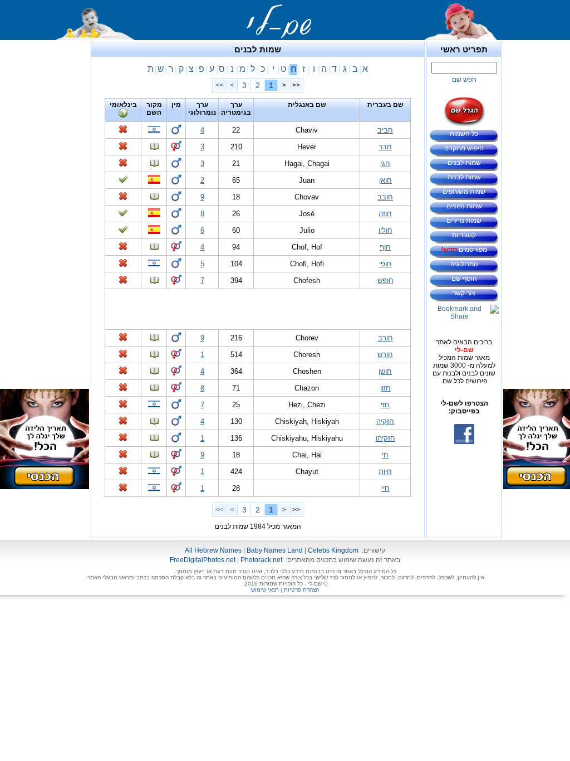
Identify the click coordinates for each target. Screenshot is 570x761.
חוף (385, 247)
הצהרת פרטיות (301, 590)
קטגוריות (464, 235)
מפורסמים (464, 249)
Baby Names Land (275, 550)
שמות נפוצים (464, 206)
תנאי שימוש (265, 590)
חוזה (385, 213)
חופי (385, 264)
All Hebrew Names (213, 550)
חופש (385, 280)
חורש (385, 354)
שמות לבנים (464, 163)
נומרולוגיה (464, 264)
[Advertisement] (536, 209)
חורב (385, 338)
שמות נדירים (463, 221)
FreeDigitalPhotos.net (202, 560)
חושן (385, 371)
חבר (385, 147)
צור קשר (464, 293)
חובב (385, 197)
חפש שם (464, 80)
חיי (385, 488)
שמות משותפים (464, 192)
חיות (385, 471)
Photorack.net (261, 560)
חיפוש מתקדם (464, 148)
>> (219, 85)
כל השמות (464, 134)
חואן (385, 180)
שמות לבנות (464, 177)
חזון (385, 388)
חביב (385, 130)
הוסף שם (464, 278)
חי (385, 455)
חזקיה (385, 421)
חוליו (385, 230)
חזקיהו (385, 438)
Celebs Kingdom (333, 550)
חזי (385, 405)
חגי (385, 163)
